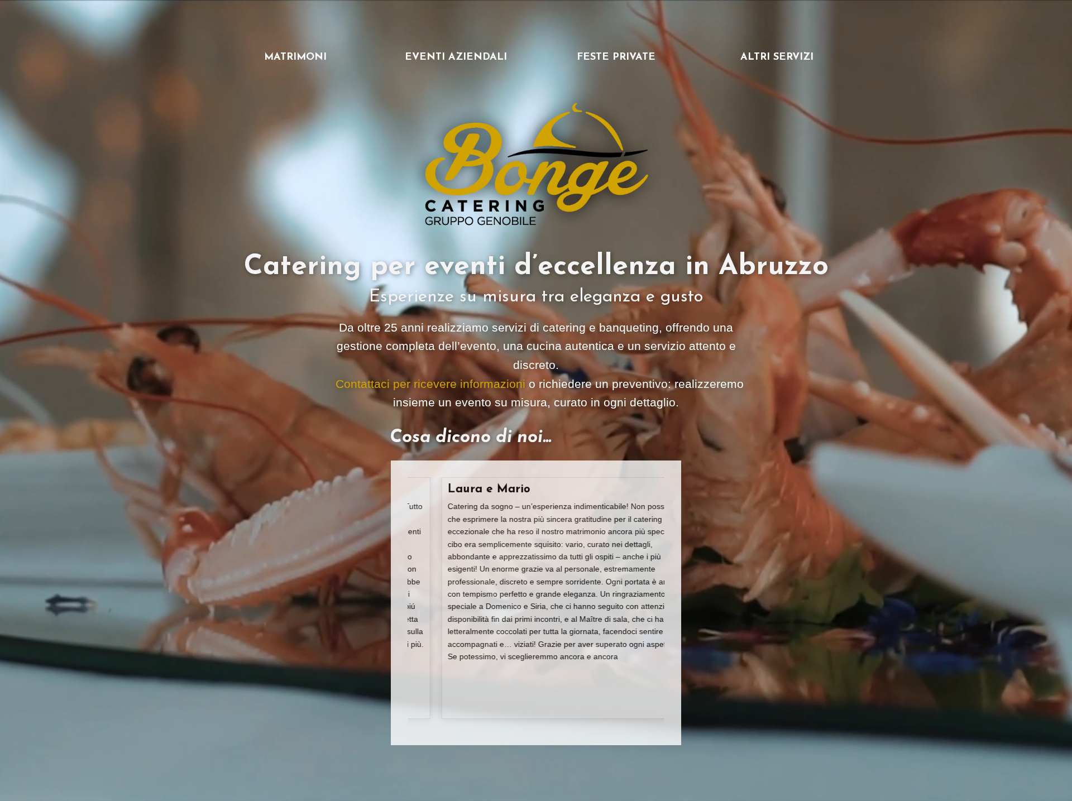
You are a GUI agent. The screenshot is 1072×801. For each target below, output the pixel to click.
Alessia (464, 489)
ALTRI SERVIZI (776, 57)
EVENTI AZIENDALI (456, 57)
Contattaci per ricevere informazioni (432, 383)
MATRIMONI (295, 57)
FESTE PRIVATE (616, 57)
